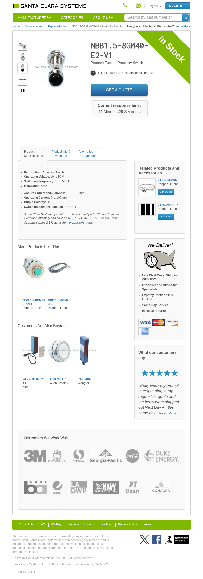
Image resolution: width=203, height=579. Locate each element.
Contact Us (26, 524)
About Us (102, 18)
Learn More (183, 26)
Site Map (106, 524)
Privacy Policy (127, 524)
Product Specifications (33, 154)
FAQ (42, 524)
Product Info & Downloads (60, 154)
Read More (168, 413)
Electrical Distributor (80, 524)
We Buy (56, 524)
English (153, 6)
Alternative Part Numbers (88, 154)
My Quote (177, 6)
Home (16, 26)
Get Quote (166, 191)
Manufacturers (33, 18)
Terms (147, 524)
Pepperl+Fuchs (81, 222)
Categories (72, 18)
